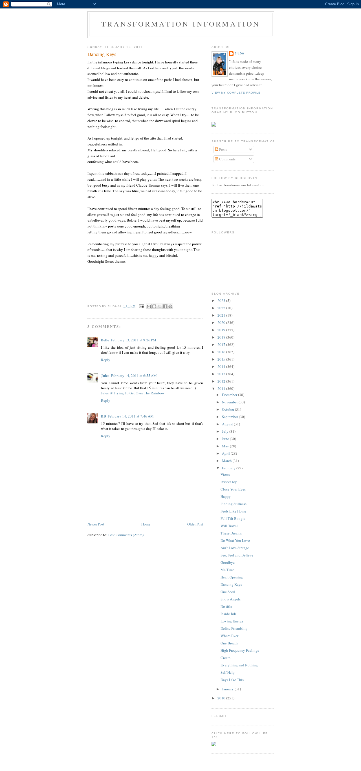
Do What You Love (235, 540)
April (226, 453)
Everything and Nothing (239, 665)
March (227, 460)
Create (225, 657)
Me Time (227, 569)
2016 (221, 351)
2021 (221, 315)
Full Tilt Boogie (233, 518)
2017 (221, 344)
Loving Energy (232, 621)
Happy (226, 496)
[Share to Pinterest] (170, 306)
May (226, 446)
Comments (226, 159)
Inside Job (228, 613)
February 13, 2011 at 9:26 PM (133, 340)
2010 (221, 698)
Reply (105, 359)
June (226, 438)
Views (225, 474)
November (230, 402)
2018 (221, 337)
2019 (221, 329)
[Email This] (149, 306)
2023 (221, 300)
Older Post (195, 524)
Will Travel (229, 525)
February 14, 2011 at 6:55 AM (134, 375)
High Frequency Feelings (240, 650)
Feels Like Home (233, 511)
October (228, 409)
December (230, 394)
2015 (221, 359)
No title (226, 606)
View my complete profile (236, 92)
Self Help (228, 672)
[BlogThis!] (154, 306)
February (229, 467)
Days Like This (232, 679)
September (230, 416)
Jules (105, 375)
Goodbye (228, 562)
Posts (222, 149)
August (228, 424)
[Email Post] (141, 306)
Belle (105, 340)
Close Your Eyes (233, 489)
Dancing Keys (101, 54)
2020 (221, 322)
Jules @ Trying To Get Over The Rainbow (132, 393)
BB (103, 416)
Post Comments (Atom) (126, 534)
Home (145, 524)
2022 (221, 307)
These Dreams (231, 533)
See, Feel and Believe (237, 555)
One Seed (228, 591)
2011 (221, 388)
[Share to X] (159, 306)
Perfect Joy (229, 481)
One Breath (229, 643)
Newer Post (95, 524)
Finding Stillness (233, 503)
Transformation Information (180, 23)
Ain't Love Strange (235, 547)
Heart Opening (232, 577)
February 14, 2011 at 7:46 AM (131, 416)
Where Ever (229, 635)
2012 (221, 381)
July (225, 431)
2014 (221, 366)
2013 (221, 373)
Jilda (239, 53)
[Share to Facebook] (165, 306)
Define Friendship (234, 628)
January (228, 689)
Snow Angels (231, 599)
